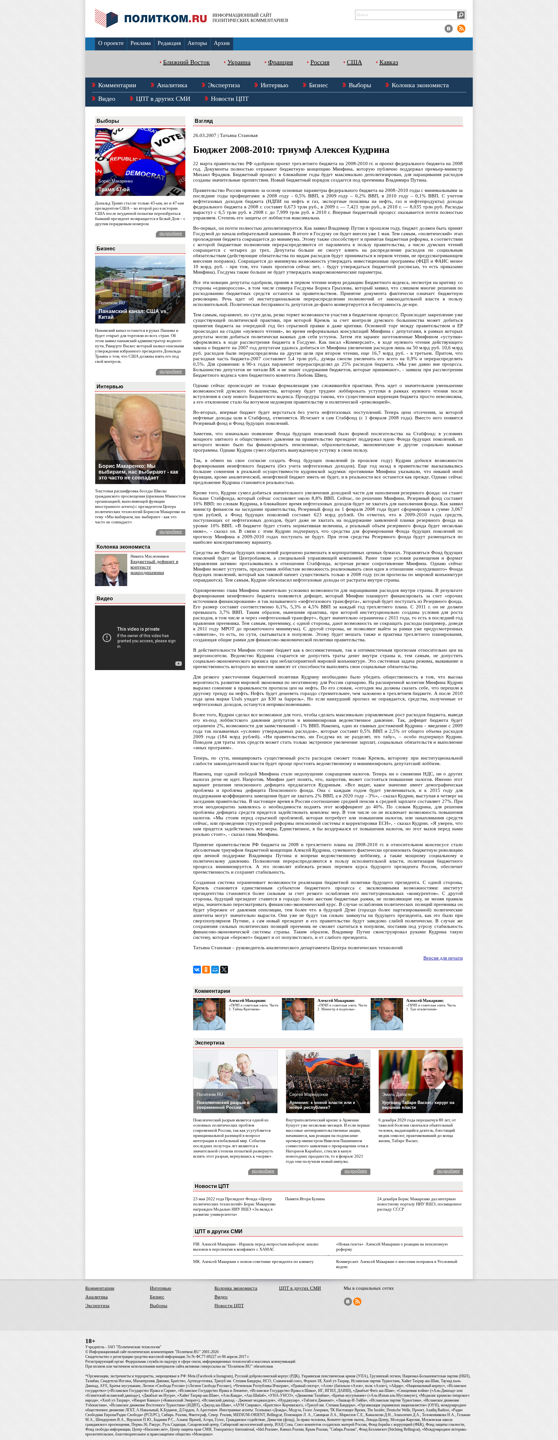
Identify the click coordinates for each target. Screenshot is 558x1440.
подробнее (171, 233)
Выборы (360, 85)
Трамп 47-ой (114, 189)
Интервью (274, 85)
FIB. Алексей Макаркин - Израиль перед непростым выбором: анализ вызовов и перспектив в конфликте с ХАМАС (255, 1247)
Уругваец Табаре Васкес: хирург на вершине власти (418, 1105)
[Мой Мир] (215, 969)
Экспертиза (224, 85)
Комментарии (117, 85)
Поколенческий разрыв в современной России (223, 1105)
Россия (319, 62)
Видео (106, 98)
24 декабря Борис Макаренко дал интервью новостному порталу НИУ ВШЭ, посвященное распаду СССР (419, 1204)
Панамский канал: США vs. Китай (133, 314)
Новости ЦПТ (230, 98)
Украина (239, 62)
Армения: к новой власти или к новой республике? (322, 1105)
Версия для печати (443, 958)
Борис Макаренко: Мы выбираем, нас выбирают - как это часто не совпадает (138, 471)
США (354, 62)
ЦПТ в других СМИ (163, 98)
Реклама (140, 43)
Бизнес (318, 85)
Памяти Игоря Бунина (305, 1198)
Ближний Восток (186, 62)
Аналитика (172, 85)
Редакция (169, 43)
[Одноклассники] (206, 969)
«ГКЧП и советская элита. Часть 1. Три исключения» (431, 1007)
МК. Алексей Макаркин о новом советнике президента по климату (253, 1261)
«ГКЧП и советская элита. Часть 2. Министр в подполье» (342, 1007)
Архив (222, 43)
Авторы (197, 43)
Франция (280, 62)
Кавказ (388, 62)
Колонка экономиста (420, 85)
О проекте (111, 43)
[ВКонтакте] (197, 969)
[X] (224, 969)
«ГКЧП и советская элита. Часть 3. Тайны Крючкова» (253, 1007)
